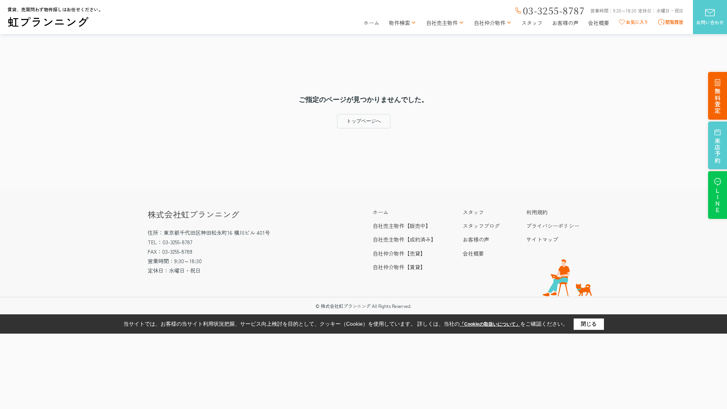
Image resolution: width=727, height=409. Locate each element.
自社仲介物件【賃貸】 (399, 267)
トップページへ (363, 121)
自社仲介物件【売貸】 (399, 253)
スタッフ (532, 23)
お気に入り (637, 22)
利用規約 (537, 212)
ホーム (371, 23)
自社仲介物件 (489, 23)
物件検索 (399, 23)
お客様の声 (565, 23)
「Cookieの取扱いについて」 (490, 324)
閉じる (589, 324)
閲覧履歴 (674, 22)
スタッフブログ (481, 225)
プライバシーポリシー (552, 225)
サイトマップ (542, 239)
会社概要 (598, 23)
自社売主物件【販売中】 (402, 225)
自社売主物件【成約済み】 (404, 239)
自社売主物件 (442, 23)
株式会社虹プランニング (193, 214)
